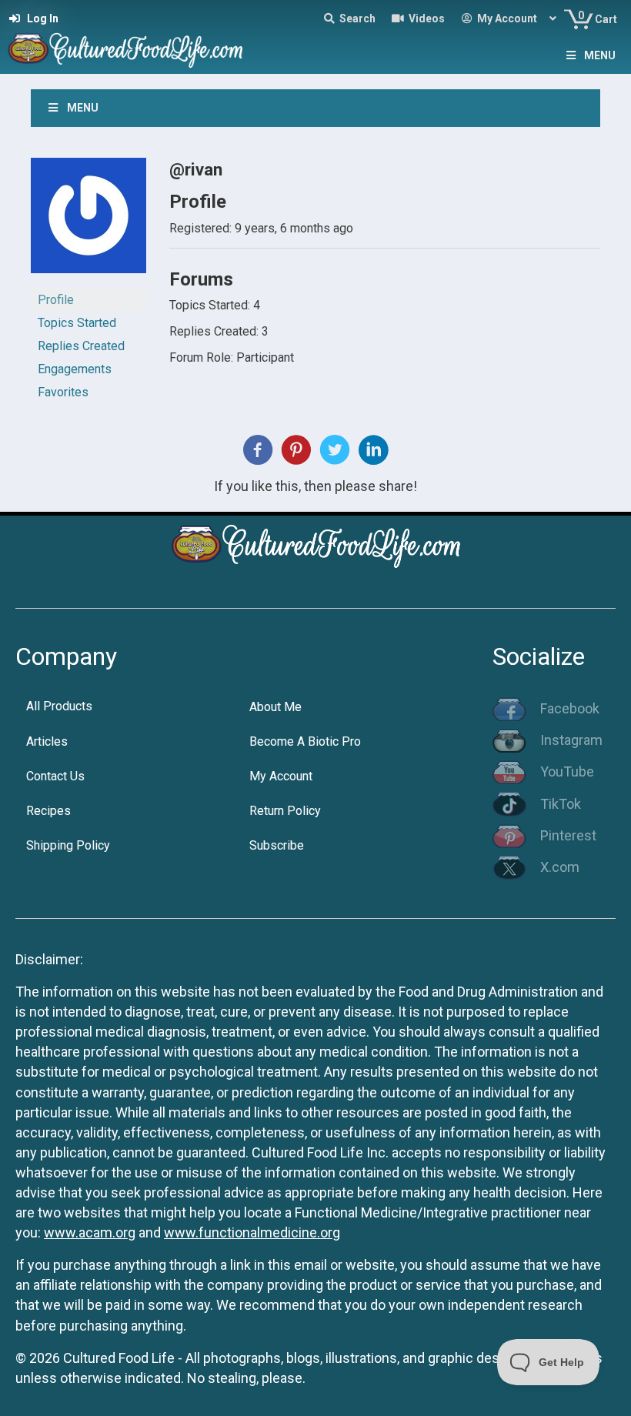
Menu (600, 55)
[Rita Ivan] (88, 222)
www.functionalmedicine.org (252, 1232)
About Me (275, 707)
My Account (280, 776)
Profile (56, 299)
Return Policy (285, 810)
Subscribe (276, 845)
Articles (47, 741)
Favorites (63, 392)
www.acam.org (89, 1232)
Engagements (75, 369)
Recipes (48, 810)
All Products (59, 706)
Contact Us (55, 776)
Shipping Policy (68, 845)
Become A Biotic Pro (305, 741)
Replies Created (81, 346)
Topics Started (77, 323)
